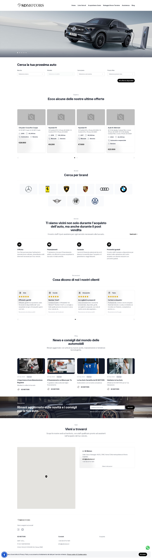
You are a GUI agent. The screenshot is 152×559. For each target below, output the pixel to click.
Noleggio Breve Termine (111, 5)
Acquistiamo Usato (94, 5)
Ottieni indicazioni (107, 466)
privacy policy (126, 411)
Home (74, 5)
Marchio (19, 70)
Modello (49, 70)
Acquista (102, 536)
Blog (133, 5)
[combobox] (31, 74)
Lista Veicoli (82, 5)
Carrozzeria (80, 70)
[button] (46, 476)
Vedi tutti (133, 234)
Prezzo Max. (111, 70)
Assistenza (126, 5)
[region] (76, 133)
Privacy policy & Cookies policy (77, 554)
